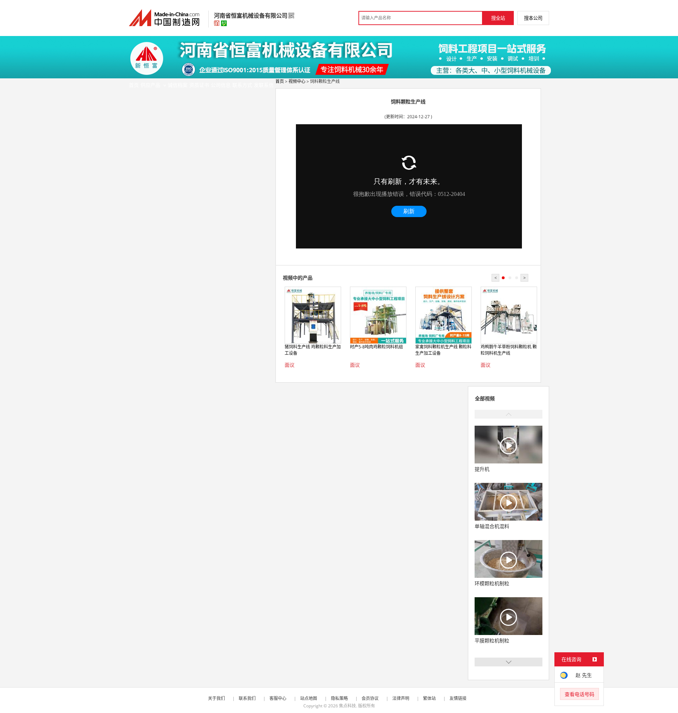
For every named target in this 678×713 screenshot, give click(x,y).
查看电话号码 (579, 694)
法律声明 (400, 698)
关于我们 (216, 698)
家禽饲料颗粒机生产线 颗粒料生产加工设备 (443, 350)
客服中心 (277, 698)
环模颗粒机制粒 (492, 583)
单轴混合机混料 (492, 526)
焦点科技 (347, 706)
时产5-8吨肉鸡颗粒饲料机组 (376, 347)
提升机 (482, 469)
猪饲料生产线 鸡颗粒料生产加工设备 (313, 350)
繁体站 (429, 698)
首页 (279, 81)
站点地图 (308, 698)
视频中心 (297, 81)
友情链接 (458, 698)
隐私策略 (339, 698)
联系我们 (247, 698)
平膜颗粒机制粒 (492, 640)
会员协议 (370, 698)
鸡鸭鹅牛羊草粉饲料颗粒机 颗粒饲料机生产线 (509, 350)
